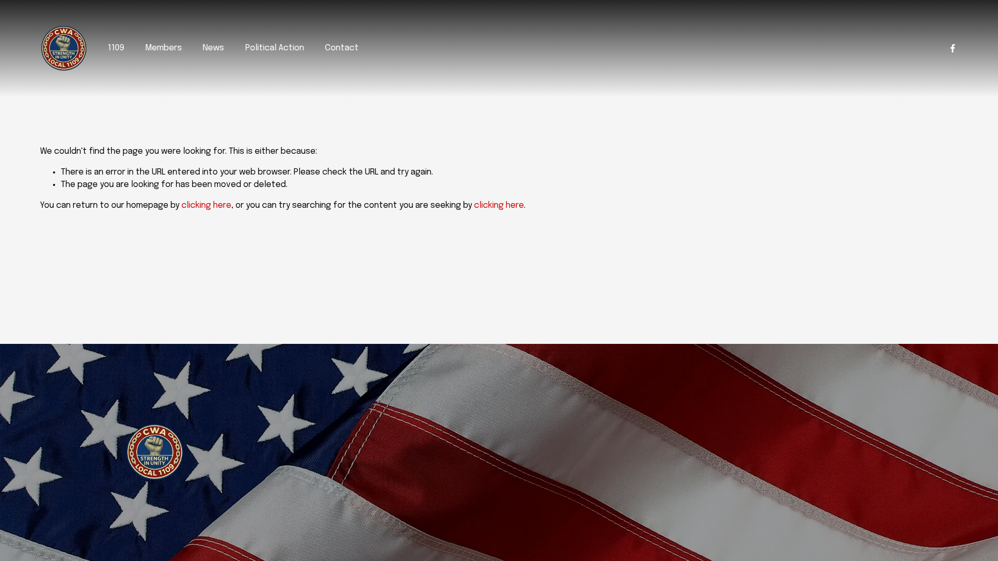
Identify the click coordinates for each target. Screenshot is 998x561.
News (213, 48)
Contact (342, 48)
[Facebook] (953, 48)
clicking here (206, 205)
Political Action (274, 48)
